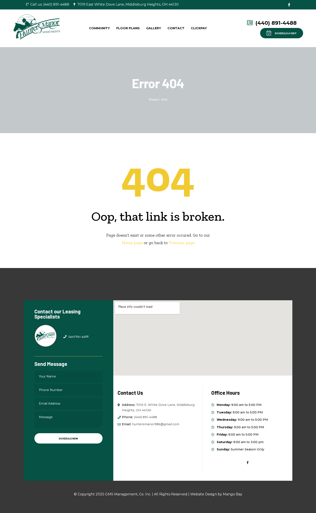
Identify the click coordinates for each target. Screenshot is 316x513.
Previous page (182, 242)
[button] (281, 33)
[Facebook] (289, 5)
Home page (132, 242)
